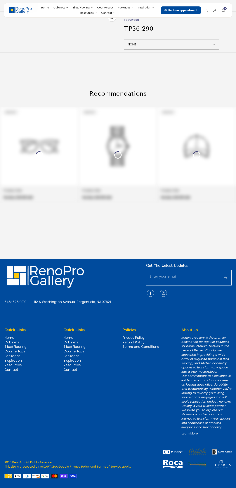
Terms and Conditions (140, 347)
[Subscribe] (225, 277)
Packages (12, 356)
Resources (13, 365)
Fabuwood (131, 20)
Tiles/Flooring (15, 347)
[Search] (206, 10)
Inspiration (13, 360)
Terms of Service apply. (114, 466)
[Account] (214, 10)
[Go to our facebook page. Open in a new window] (150, 293)
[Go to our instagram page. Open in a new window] (163, 293)
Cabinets (11, 342)
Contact (11, 370)
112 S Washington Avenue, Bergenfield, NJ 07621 (72, 302)
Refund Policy (133, 342)
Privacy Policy (133, 338)
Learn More (189, 434)
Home (9, 338)
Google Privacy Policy (74, 466)
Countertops (14, 351)
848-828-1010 (15, 302)
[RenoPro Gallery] (20, 10)
